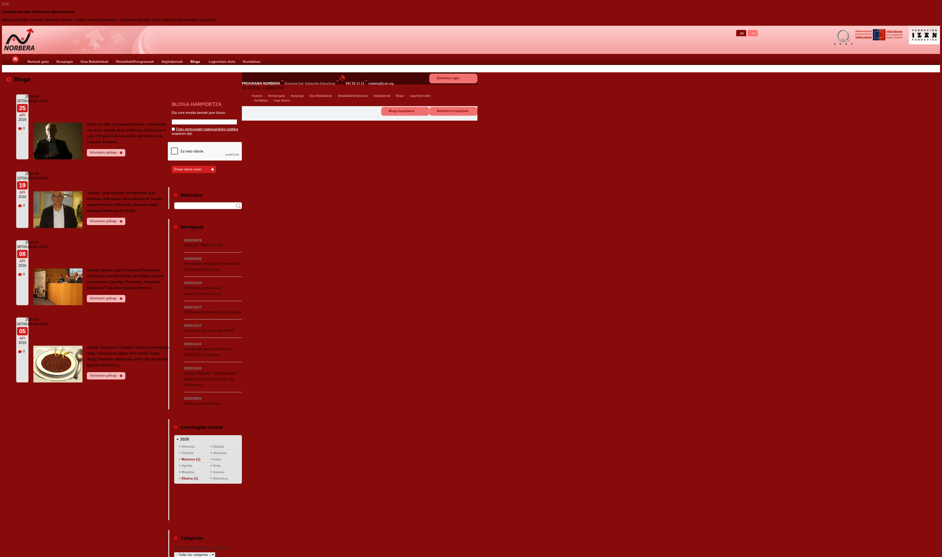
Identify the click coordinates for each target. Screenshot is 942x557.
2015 (202, 515)
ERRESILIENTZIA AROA (75, 182)
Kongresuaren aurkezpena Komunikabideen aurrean (79, 255)
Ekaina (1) (190, 478)
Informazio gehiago (103, 152)
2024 (202, 489)
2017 (219, 507)
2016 (184, 515)
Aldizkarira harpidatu (453, 111)
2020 (219, 498)
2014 (219, 515)
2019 (184, 507)
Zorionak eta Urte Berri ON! (209, 331)
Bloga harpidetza (401, 111)
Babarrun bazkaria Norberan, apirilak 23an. (97, 332)
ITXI (5, 4)
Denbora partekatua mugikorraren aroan (202, 291)
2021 (202, 498)
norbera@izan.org (380, 83)
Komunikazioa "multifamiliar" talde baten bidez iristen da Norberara (211, 379)
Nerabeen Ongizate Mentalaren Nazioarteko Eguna (212, 267)
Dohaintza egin (448, 78)
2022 (184, 498)
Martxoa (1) (191, 459)
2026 (184, 439)
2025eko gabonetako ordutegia (213, 312)
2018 (202, 507)
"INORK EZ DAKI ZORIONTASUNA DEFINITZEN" (93, 109)
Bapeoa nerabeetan (202, 403)
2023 (219, 489)
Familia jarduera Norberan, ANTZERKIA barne (208, 352)
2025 (184, 489)
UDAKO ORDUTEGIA (203, 245)
